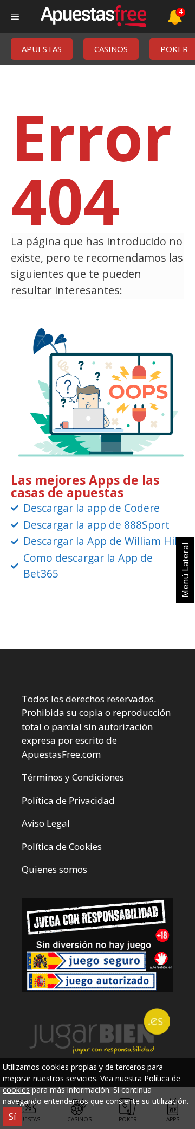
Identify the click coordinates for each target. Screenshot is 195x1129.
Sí (12, 1116)
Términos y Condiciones (73, 777)
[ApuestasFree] (93, 16)
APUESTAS (42, 48)
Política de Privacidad (68, 800)
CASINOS (111, 48)
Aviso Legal (46, 823)
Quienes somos (54, 869)
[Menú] (15, 16)
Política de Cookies (62, 846)
